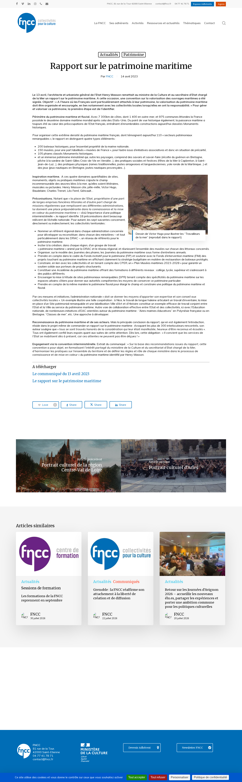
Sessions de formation (41, 588)
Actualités (109, 54)
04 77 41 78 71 (43, 755)
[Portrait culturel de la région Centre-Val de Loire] (68, 465)
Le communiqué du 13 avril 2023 (60, 374)
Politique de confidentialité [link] (210, 777)
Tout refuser (158, 777)
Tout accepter (136, 777)
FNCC (109, 76)
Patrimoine (133, 54)
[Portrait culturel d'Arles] (173, 465)
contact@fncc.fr (43, 759)
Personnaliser (179, 777)
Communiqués (126, 581)
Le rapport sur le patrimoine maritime (66, 381)
